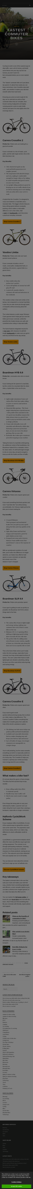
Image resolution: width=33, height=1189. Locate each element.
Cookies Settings (16, 1182)
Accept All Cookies (16, 1186)
